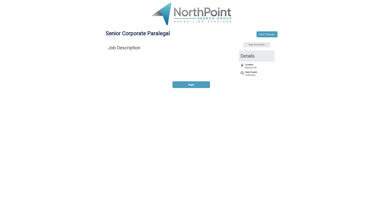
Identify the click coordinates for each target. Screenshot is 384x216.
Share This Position (257, 45)
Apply (191, 84)
